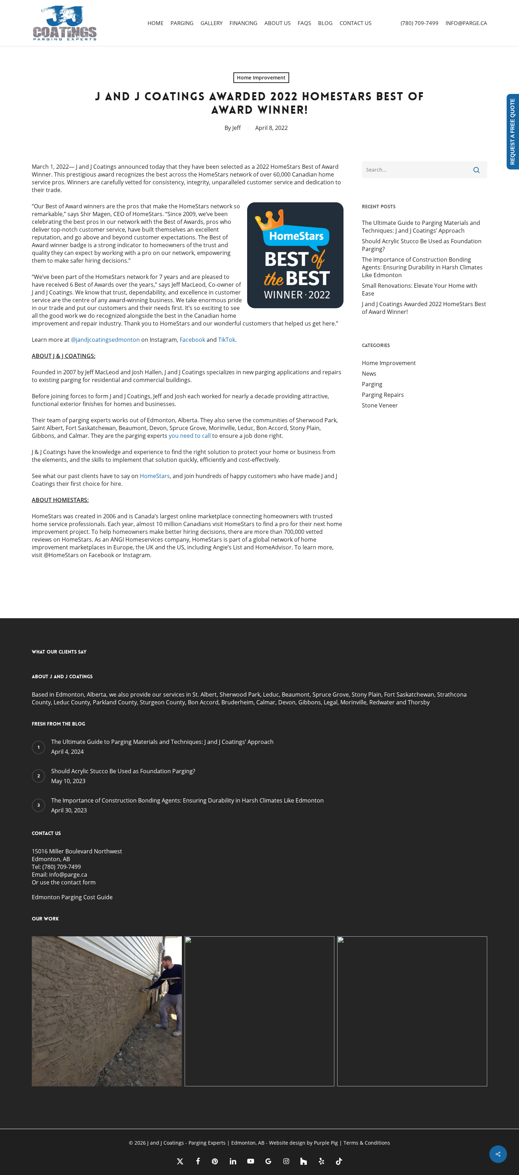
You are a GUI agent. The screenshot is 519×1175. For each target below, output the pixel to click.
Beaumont (296, 694)
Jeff (236, 128)
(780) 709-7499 (61, 867)
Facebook (191, 340)
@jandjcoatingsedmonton (105, 340)
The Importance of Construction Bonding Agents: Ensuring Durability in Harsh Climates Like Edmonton (422, 267)
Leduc (271, 694)
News (369, 373)
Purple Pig (326, 1142)
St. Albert (204, 694)
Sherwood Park (240, 694)
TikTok (226, 340)
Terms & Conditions (367, 1142)
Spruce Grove (330, 694)
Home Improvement (261, 77)
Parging (372, 384)
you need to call (190, 436)
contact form (78, 882)
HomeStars (155, 476)
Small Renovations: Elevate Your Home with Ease (419, 289)
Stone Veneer (380, 405)
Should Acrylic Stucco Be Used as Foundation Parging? (422, 245)
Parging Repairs (383, 395)
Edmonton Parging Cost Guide (72, 897)
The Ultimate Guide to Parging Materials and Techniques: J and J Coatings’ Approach (421, 226)
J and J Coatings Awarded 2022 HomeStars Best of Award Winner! (424, 308)
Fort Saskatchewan (409, 694)
